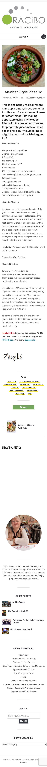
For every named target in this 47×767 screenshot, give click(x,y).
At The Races (18, 602)
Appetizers (33, 98)
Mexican (15, 388)
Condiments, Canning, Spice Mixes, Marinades (24, 666)
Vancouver (20, 394)
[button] (23, 37)
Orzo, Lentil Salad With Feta (26, 426)
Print (25, 407)
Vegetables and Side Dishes (23, 691)
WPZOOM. (23, 762)
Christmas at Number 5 (21, 629)
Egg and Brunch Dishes (23, 669)
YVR (29, 394)
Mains (42, 98)
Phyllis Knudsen (16, 391)
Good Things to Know (24, 673)
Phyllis (15, 98)
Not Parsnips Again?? (18, 611)
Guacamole (24, 385)
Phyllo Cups (32, 391)
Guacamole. (30, 340)
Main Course (38, 385)
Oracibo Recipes (29, 388)
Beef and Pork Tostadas (29, 382)
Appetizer (12, 382)
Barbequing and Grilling (23, 662)
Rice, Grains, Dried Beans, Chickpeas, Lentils (23, 684)
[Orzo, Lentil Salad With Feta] (11, 426)
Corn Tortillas (10, 385)
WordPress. (16, 760)
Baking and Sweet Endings (23, 658)
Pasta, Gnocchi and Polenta (23, 680)
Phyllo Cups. (8, 340)
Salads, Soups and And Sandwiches (23, 688)
